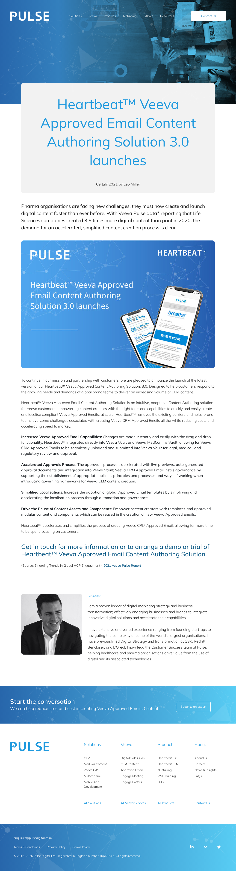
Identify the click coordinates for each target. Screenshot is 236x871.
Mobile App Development (93, 784)
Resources (167, 16)
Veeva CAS (91, 770)
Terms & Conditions (27, 847)
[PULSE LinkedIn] (192, 847)
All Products (166, 803)
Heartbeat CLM (168, 764)
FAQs (198, 776)
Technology (130, 16)
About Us (201, 758)
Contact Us (208, 16)
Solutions (75, 16)
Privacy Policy (56, 847)
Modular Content (95, 764)
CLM (87, 758)
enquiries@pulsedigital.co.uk (33, 838)
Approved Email (132, 770)
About (149, 16)
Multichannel (92, 776)
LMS (161, 782)
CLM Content (130, 764)
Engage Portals (131, 782)
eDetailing (165, 770)
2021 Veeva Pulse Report (122, 565)
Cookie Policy (81, 847)
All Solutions (92, 803)
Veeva (92, 16)
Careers (200, 764)
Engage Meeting (132, 776)
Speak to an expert (193, 706)
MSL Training (167, 776)
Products (110, 16)
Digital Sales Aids (133, 758)
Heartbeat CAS (168, 758)
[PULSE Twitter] (219, 847)
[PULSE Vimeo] (205, 847)
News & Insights (205, 770)
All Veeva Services (133, 803)
